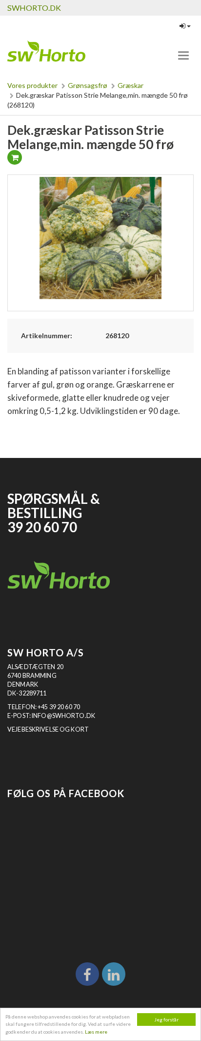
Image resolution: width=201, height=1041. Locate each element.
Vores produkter (32, 85)
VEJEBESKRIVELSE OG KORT (48, 729)
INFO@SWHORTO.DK (63, 715)
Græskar (130, 85)
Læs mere (96, 1032)
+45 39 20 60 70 (59, 707)
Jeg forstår (166, 1019)
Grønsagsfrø (87, 85)
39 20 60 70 (42, 527)
